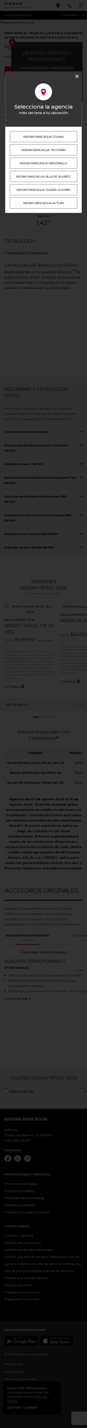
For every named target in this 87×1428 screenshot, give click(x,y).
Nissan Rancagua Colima (43, 136)
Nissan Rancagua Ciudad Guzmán (43, 189)
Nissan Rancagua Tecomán (43, 150)
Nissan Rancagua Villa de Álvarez (43, 176)
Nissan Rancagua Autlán (43, 203)
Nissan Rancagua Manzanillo (43, 163)
